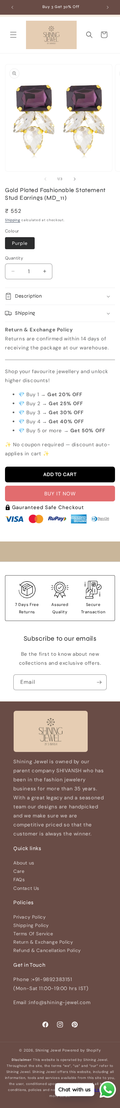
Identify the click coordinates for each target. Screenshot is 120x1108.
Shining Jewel (48, 1050)
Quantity (14, 258)
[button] (13, 34)
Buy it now (60, 493)
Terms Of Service (33, 934)
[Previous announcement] (12, 7)
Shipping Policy (31, 925)
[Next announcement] (107, 7)
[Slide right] (74, 179)
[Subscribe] (99, 682)
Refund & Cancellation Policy (47, 950)
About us (23, 863)
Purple (20, 243)
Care (18, 871)
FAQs (19, 880)
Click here (97, 1090)
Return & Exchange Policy (43, 942)
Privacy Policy (29, 917)
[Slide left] (45, 179)
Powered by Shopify (81, 1050)
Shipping (12, 220)
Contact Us (26, 888)
